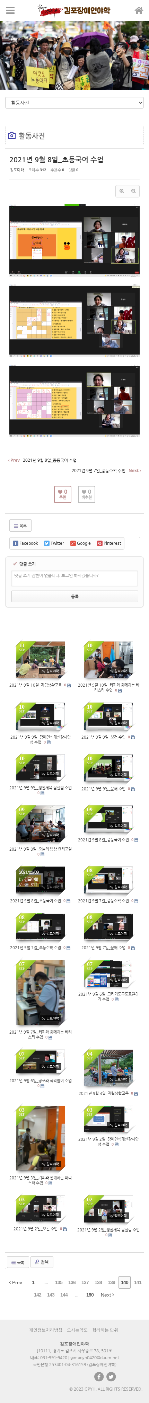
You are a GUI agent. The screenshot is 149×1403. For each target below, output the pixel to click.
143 (50, 1295)
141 (137, 1282)
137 (85, 1282)
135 (58, 1282)
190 (90, 1295)
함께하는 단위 (105, 1330)
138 (98, 1282)
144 (64, 1295)
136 (72, 1282)
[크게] (122, 191)
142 (37, 1295)
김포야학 (17, 169)
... (45, 1282)
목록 (22, 526)
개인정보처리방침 (45, 1330)
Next (106, 1295)
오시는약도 (77, 1330)
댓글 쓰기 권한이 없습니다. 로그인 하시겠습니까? (56, 575)
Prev (16, 1282)
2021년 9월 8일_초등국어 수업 (56, 160)
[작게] (133, 191)
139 (111, 1282)
